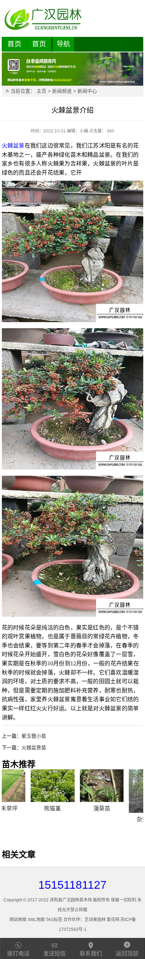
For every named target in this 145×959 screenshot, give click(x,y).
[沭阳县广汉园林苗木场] (73, 19)
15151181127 (72, 885)
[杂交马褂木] (121, 791)
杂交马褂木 (121, 819)
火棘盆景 (13, 146)
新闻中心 (87, 91)
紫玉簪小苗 (33, 736)
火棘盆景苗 (33, 747)
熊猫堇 (23, 808)
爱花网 (113, 919)
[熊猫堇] (23, 785)
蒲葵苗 (72, 808)
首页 (14, 44)
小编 (84, 131)
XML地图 (36, 919)
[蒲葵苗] (72, 785)
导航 (63, 44)
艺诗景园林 (95, 919)
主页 (41, 91)
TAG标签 (54, 919)
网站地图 (18, 919)
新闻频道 (62, 91)
